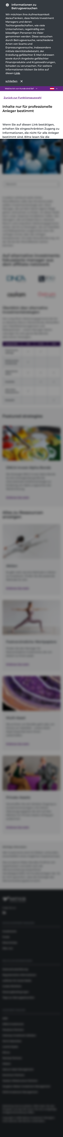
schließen (11, 81)
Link (17, 73)
